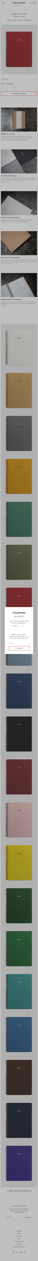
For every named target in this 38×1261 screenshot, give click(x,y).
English (23, 626)
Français (15, 626)
